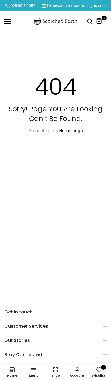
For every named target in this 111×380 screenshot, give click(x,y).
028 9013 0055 (23, 5)
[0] (99, 21)
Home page (71, 131)
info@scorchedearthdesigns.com (76, 5)
